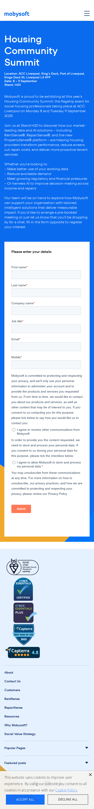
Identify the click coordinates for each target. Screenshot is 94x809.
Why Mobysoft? (15, 725)
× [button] (90, 775)
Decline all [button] (67, 799)
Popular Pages (14, 748)
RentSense (12, 699)
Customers (12, 690)
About (8, 672)
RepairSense (13, 707)
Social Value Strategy (20, 734)
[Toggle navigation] (87, 14)
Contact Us (12, 681)
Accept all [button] (25, 799)
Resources (11, 716)
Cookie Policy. (66, 790)
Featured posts (15, 763)
